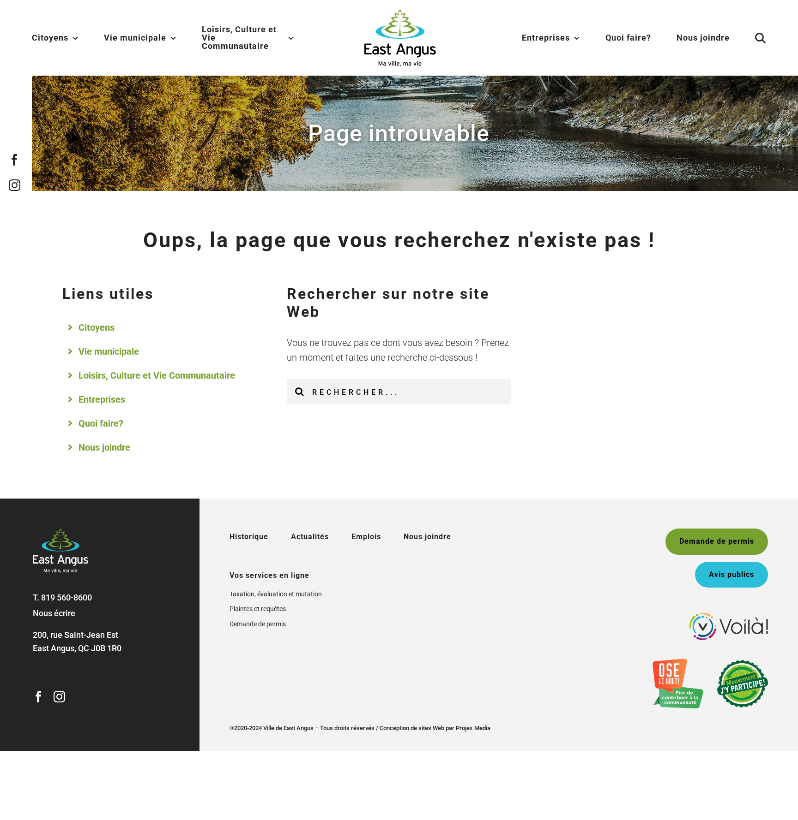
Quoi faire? (101, 423)
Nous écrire (54, 613)
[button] (749, 37)
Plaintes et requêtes (258, 608)
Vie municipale (109, 351)
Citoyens (97, 327)
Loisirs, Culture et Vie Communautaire (157, 375)
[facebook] (15, 160)
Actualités (310, 536)
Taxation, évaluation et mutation (276, 594)
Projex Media (473, 728)
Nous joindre (104, 447)
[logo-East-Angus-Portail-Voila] (728, 617)
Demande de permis (258, 624)
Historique (249, 536)
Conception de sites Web (412, 728)
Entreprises (102, 399)
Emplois (366, 536)
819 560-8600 (66, 597)
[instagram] (15, 185)
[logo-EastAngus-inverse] (60, 532)
